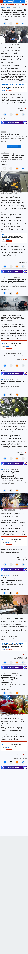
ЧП (4, 118)
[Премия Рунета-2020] (13, 1)
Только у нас (9, 4)
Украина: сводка (21, 4)
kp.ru (26, 108)
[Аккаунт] (26, 1)
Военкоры (15, 4)
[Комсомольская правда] (8, 2)
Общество (3, 90)
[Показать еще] (23, 23)
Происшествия (8, 7)
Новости (3, 4)
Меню (1, 1)
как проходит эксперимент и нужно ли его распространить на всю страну (13, 86)
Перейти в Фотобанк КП (17, 615)
